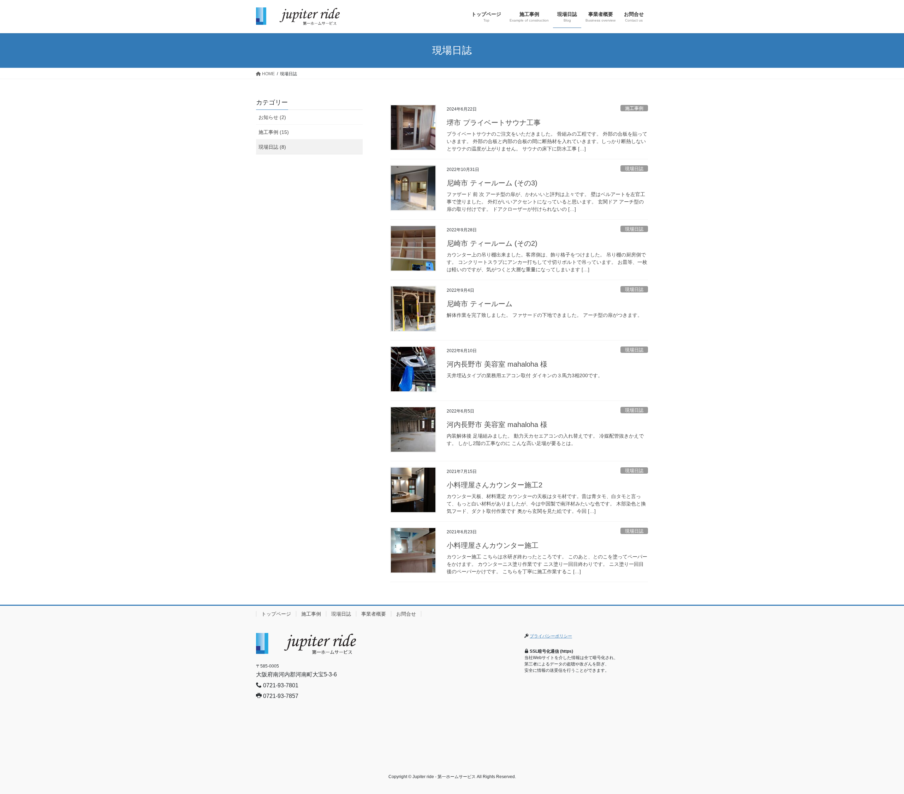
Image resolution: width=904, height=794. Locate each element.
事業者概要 (373, 614)
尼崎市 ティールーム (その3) (492, 183)
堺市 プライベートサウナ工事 (494, 122)
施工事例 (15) (273, 132)
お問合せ (406, 614)
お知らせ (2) (272, 117)
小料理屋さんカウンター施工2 (494, 485)
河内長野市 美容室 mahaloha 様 (497, 364)
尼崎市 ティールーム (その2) (492, 243)
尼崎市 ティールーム (479, 304)
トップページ (276, 614)
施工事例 (634, 108)
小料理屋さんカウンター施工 (493, 545)
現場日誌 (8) (272, 147)
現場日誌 (634, 168)
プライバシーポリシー (551, 636)
